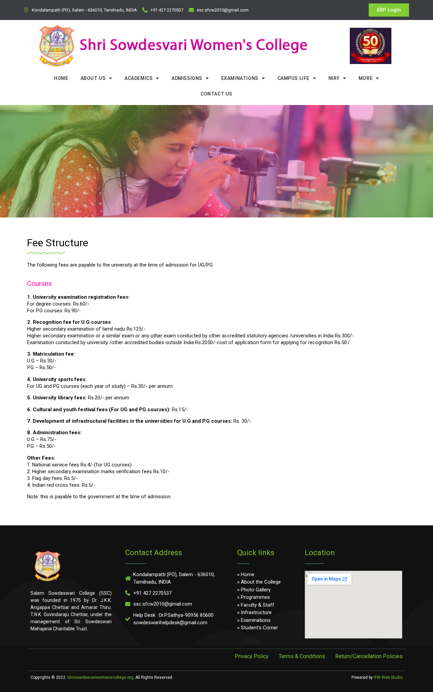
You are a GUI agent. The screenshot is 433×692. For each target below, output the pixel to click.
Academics (138, 78)
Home (61, 78)
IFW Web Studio (388, 677)
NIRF (334, 78)
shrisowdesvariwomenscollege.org (100, 677)
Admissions (187, 78)
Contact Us (216, 94)
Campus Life (293, 78)
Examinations (239, 78)
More (365, 78)
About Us (93, 78)
